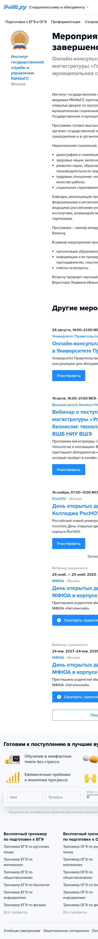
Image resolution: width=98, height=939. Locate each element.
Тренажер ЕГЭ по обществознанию (18, 875)
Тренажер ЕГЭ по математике (18, 862)
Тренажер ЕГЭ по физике (25, 905)
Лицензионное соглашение (66, 931)
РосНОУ (59, 499)
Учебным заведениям (22, 931)
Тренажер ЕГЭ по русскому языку (26, 849)
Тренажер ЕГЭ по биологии (26, 885)
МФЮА (58, 581)
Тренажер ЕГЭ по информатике (18, 895)
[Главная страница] (15, 7)
